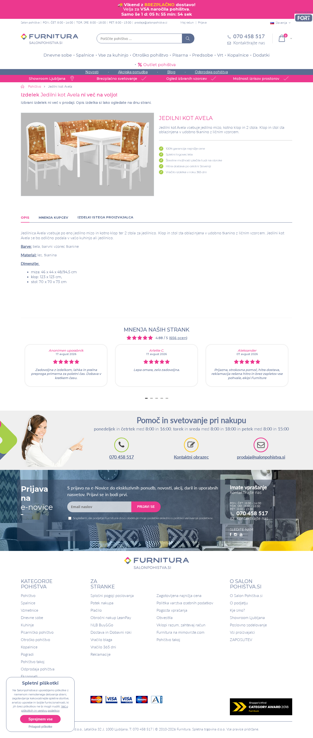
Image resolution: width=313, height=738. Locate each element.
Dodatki (261, 55)
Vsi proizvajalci (242, 632)
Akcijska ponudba (133, 72)
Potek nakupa (101, 602)
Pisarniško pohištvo (37, 632)
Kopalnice (238, 55)
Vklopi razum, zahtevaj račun (180, 624)
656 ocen (178, 338)
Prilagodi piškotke (40, 726)
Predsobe (202, 55)
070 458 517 (121, 457)
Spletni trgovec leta (179, 154)
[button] (87, 154)
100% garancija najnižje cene (185, 148)
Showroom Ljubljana (247, 617)
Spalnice (85, 55)
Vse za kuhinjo (113, 55)
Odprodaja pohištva (211, 72)
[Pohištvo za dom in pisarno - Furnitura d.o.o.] (49, 39)
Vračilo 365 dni (103, 646)
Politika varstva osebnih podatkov (184, 602)
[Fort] (303, 18)
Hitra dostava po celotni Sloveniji (188, 166)
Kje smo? (237, 610)
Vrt (220, 55)
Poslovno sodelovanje (248, 624)
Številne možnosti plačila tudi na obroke (194, 160)
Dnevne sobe (58, 55)
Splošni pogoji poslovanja (112, 595)
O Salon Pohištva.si (246, 595)
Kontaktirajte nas (252, 518)
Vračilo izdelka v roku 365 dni (186, 172)
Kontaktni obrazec (191, 457)
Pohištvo (28, 595)
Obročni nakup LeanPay (110, 617)
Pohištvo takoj (33, 661)
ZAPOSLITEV (241, 639)
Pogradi (27, 654)
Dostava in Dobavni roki (111, 632)
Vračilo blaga (101, 639)
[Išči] (188, 38)
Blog (171, 72)
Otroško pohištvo (150, 55)
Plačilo (96, 610)
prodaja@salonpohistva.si (150, 22)
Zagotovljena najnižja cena (178, 595)
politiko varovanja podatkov (192, 518)
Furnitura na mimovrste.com (180, 632)
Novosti (92, 72)
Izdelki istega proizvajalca (105, 217)
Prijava (202, 22)
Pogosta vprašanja (171, 610)
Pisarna (180, 55)
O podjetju (239, 602)
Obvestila (164, 617)
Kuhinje (27, 624)
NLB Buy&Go (101, 624)
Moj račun (187, 22)
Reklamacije (100, 654)
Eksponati (29, 676)
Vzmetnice (29, 610)
